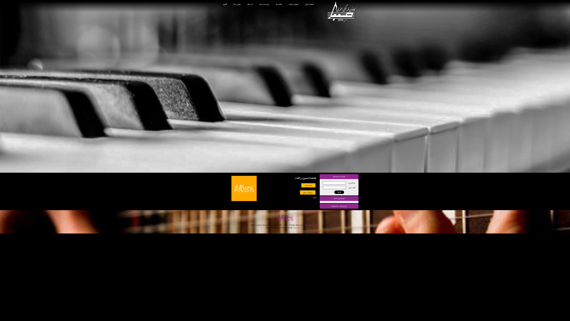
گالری (225, 4)
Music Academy (298, 228)
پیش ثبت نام (264, 4)
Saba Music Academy (311, 225)
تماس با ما (237, 4)
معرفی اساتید (293, 4)
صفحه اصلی (309, 4)
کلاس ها (279, 4)
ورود (339, 192)
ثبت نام (250, 4)
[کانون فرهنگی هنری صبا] (342, 21)
